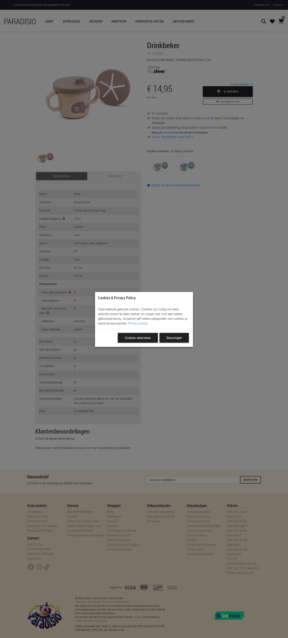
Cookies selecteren (138, 338)
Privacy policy (138, 323)
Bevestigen (174, 338)
